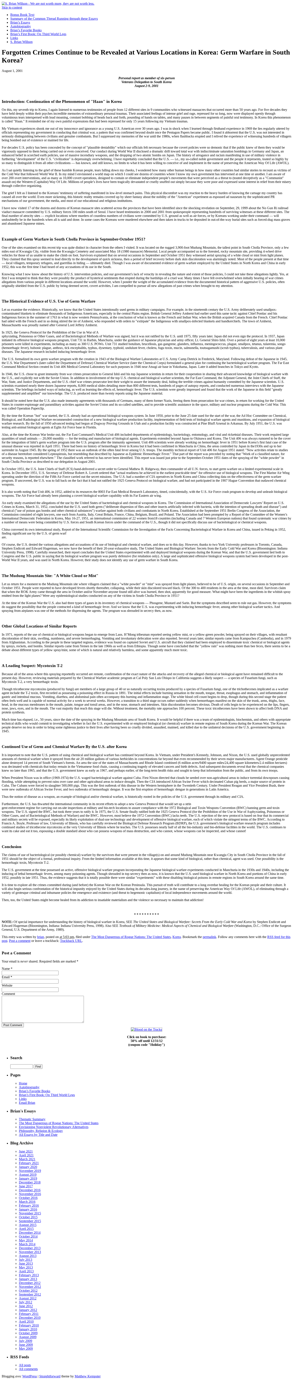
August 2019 (27, 1174)
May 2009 (26, 1348)
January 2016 (28, 1209)
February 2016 (29, 1205)
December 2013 (30, 1248)
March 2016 (27, 1201)
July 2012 (25, 1302)
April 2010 (26, 1321)
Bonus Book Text (22, 15)
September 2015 (30, 1221)
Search (16, 1058)
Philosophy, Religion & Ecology (41, 1131)
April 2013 (26, 1271)
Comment (8, 994)
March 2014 (27, 1244)
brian (40, 937)
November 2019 (30, 1171)
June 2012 (26, 1306)
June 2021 (26, 1151)
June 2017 (26, 1186)
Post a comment (19, 941)
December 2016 (30, 1190)
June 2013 (26, 1263)
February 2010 (29, 1325)
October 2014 (28, 1236)
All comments (28, 1369)
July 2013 (25, 1259)
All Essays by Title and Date (38, 1134)
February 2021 (29, 1163)
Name (6, 968)
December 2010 (30, 1317)
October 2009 (28, 1333)
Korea (176, 937)
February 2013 (29, 1275)
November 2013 (30, 1252)
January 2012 (28, 1310)
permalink (209, 937)
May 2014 (26, 1240)
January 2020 (28, 1167)
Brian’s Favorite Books (26, 30)
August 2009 (27, 1337)
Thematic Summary (32, 1119)
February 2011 (29, 1314)
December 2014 (30, 1232)
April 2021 (26, 1155)
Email (6, 977)
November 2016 (30, 1194)
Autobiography (20, 26)
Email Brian (27, 1102)
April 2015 (26, 1229)
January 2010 (28, 1329)
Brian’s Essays (20, 22)
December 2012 (30, 1283)
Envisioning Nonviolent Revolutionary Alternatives (53, 1127)
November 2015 (30, 1213)
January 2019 (28, 1178)
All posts (25, 1365)
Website (7, 985)
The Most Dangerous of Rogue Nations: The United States (131, 937)
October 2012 (28, 1290)
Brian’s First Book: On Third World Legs (38, 34)
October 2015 (28, 1217)
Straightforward (49, 1376)
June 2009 (26, 1344)
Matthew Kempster (88, 1376)
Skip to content (12, 7)
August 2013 (27, 1256)
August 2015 (27, 1225)
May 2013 (26, 1267)
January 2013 (28, 1279)
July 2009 (25, 1341)
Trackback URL (71, 941)
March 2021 (27, 1159)
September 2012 (30, 1294)
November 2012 (30, 1287)
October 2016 (28, 1198)
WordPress (29, 1376)
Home (23, 1083)
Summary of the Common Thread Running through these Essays (54, 18)
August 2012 (27, 1298)
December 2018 (30, 1182)
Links (14, 38)
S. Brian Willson (21, 42)
